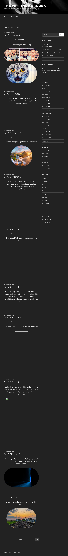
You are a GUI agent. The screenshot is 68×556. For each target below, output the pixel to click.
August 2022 (45, 125)
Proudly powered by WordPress (11, 552)
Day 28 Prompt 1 (12, 382)
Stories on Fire (15, 16)
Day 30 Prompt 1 (12, 177)
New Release (45, 188)
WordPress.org (46, 222)
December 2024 (46, 94)
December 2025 (46, 85)
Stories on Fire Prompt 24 (49, 59)
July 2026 (45, 82)
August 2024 (45, 100)
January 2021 (46, 150)
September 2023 (46, 113)
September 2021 (46, 138)
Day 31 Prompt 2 (12, 35)
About (5, 16)
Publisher (44, 197)
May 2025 (45, 88)
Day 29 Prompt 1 (12, 287)
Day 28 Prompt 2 (12, 317)
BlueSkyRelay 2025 (47, 56)
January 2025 (46, 91)
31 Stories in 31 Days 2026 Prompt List (52, 49)
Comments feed (46, 219)
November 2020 (46, 156)
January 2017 (46, 168)
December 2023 (46, 107)
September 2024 (46, 97)
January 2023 (46, 119)
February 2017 (46, 165)
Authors (44, 181)
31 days (44, 178)
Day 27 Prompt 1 (12, 454)
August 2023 (45, 116)
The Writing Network (25, 6)
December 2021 (46, 134)
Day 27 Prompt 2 (12, 497)
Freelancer (45, 184)
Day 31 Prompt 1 (12, 93)
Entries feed (45, 216)
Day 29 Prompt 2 (12, 229)
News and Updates (47, 191)
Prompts (44, 194)
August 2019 (45, 159)
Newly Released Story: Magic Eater (51, 52)
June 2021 (45, 147)
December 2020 (46, 153)
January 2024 (46, 104)
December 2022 (46, 122)
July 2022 (44, 128)
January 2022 (46, 131)
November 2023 (46, 110)
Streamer (44, 200)
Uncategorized (46, 203)
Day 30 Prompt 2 (12, 133)
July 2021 (44, 144)
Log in (44, 213)
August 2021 (45, 141)
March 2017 (45, 162)
